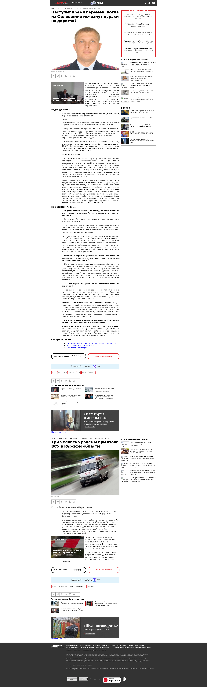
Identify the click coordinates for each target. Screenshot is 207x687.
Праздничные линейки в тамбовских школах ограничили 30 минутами (138, 42)
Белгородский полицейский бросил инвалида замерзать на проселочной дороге (105, 389)
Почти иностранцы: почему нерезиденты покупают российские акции (142, 140)
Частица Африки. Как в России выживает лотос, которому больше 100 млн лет (142, 443)
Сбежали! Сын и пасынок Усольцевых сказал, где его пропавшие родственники (143, 64)
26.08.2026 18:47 (56, 438)
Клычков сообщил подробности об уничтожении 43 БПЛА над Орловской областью (138, 25)
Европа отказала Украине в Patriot (141, 118)
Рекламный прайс (72, 645)
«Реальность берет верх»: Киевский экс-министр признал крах (142, 111)
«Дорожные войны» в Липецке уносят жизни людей (71, 396)
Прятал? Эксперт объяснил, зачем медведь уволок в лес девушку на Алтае (141, 85)
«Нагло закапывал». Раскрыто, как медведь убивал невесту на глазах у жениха (142, 458)
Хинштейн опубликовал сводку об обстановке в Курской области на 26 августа (138, 50)
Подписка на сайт (108, 645)
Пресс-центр (121, 645)
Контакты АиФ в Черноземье (90, 645)
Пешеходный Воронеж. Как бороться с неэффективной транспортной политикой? (104, 396)
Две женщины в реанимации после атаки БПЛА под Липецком (72, 602)
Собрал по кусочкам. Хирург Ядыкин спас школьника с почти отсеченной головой (142, 472)
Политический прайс (73, 650)
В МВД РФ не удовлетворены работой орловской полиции (71, 389)
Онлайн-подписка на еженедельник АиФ (80, 647)
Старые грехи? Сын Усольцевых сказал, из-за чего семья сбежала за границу (142, 465)
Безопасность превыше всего (80, 346)
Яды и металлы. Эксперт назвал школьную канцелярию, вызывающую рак (141, 78)
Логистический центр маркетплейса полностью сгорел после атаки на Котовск (106, 603)
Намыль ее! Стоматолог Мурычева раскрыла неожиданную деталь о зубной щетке (142, 99)
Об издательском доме (136, 645)
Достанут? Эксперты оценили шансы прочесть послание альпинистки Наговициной (142, 479)
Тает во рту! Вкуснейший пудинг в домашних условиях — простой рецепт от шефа (141, 451)
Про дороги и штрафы (77, 348)
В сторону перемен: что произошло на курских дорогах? (92, 343)
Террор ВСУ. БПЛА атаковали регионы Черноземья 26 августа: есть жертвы (138, 16)
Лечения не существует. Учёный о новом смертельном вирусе (141, 91)
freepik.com (55, 496)
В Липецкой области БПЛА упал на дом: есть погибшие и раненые (138, 33)
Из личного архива (57, 71)
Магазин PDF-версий (103, 647)
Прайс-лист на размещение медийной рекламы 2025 (133, 647)
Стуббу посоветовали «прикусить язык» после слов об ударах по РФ (141, 132)
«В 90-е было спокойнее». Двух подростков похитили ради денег (141, 70)
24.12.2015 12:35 (56, 9)
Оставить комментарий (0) (103, 356)
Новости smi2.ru (58, 432)
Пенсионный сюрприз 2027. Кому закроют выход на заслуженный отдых (141, 126)
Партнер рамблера (95, 679)
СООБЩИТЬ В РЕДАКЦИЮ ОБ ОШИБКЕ (94, 650)
